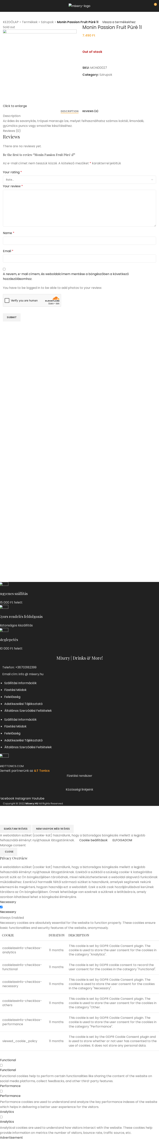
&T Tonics (42, 770)
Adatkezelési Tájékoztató (23, 704)
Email (8, 251)
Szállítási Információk (20, 683)
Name (8, 233)
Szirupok (47, 22)
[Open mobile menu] (4, 6)
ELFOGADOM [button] (122, 840)
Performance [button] (10, 1086)
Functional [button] (8, 1060)
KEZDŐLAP (11, 22)
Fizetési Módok (15, 690)
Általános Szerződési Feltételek (28, 710)
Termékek (30, 22)
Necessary (8, 912)
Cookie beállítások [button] (93, 840)
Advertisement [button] (11, 1137)
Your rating (12, 172)
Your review (13, 186)
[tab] (70, 111)
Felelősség (12, 697)
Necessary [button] (8, 902)
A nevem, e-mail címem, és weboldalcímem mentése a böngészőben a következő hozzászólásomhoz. (66, 276)
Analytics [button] (7, 1112)
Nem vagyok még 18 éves (53, 829)
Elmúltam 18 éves (16, 829)
